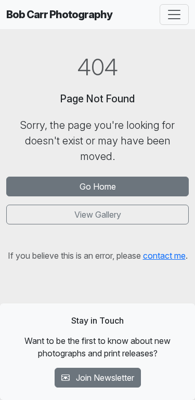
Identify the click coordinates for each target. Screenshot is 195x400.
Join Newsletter (104, 377)
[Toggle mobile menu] (174, 14)
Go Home (98, 186)
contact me (164, 255)
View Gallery (97, 214)
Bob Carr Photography (59, 14)
